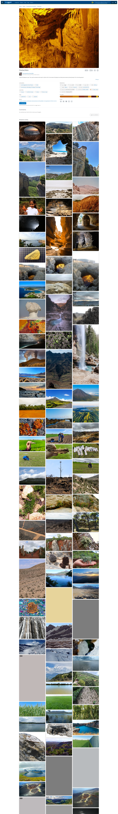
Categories (17, 2)
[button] (115, 2)
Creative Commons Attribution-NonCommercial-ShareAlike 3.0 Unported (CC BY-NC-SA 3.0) (37, 101)
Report (97, 79)
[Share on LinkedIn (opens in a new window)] (63, 101)
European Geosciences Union (102, 2)
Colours (31, 2)
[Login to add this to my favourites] (95, 70)
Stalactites (39, 6)
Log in (113, 2)
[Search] (2, 2)
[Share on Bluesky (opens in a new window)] (66, 101)
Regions (21, 2)
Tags (28, 2)
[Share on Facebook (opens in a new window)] (61, 101)
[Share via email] (69, 101)
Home (20, 6)
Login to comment (94, 114)
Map (25, 2)
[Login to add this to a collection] (97, 70)
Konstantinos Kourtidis (31, 6)
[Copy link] (72, 101)
